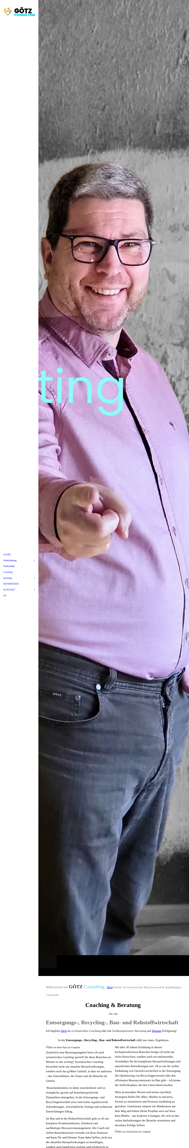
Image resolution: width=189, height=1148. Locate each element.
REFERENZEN (11, 583)
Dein (110, 987)
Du (4, 595)
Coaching (7, 572)
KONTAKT (9, 589)
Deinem (156, 1030)
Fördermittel (9, 566)
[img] (113, 488)
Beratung (7, 578)
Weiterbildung (10, 560)
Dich (64, 1030)
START (7, 554)
